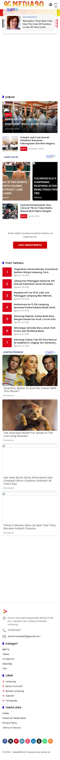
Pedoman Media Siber (14, 718)
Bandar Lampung (15, 691)
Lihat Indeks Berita (30, 245)
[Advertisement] (30, 61)
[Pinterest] (16, 741)
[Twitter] (10, 741)
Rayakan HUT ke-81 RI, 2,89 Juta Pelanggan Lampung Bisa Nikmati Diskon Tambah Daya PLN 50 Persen (34, 294)
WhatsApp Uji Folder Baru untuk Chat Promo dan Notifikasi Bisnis (34, 330)
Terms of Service (11, 727)
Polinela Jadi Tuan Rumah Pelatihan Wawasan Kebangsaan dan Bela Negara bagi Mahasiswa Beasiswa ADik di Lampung (37, 143)
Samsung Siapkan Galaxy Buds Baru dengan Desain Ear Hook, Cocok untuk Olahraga (35, 318)
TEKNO (5, 654)
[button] (50, 4)
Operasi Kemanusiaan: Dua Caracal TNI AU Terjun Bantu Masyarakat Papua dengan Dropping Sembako (36, 209)
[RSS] (50, 741)
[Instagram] (27, 741)
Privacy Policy (9, 722)
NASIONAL (7, 663)
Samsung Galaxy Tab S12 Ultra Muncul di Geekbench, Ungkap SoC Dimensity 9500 (35, 341)
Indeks (5, 713)
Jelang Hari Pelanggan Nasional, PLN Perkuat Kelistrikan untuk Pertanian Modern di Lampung (34, 283)
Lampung (11, 681)
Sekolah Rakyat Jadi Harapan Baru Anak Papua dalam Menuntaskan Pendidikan (28, 121)
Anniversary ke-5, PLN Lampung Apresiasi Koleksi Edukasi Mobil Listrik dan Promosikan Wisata (34, 306)
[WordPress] (22, 741)
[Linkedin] (33, 741)
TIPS (4, 668)
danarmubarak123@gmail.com (24, 636)
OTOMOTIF (8, 659)
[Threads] (39, 741)
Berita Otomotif (14, 686)
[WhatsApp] (44, 741)
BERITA (8, 114)
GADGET (10, 695)
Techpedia (11, 700)
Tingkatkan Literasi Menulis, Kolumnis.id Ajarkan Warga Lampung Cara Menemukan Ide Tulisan (36, 271)
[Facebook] (4, 741)
